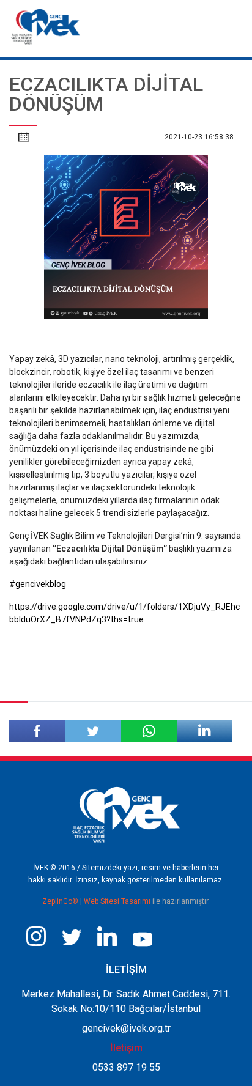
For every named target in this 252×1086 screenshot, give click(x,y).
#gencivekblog (37, 584)
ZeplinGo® (61, 901)
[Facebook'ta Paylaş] (37, 731)
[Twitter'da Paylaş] (92, 731)
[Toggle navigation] (232, 23)
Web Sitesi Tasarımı (118, 901)
